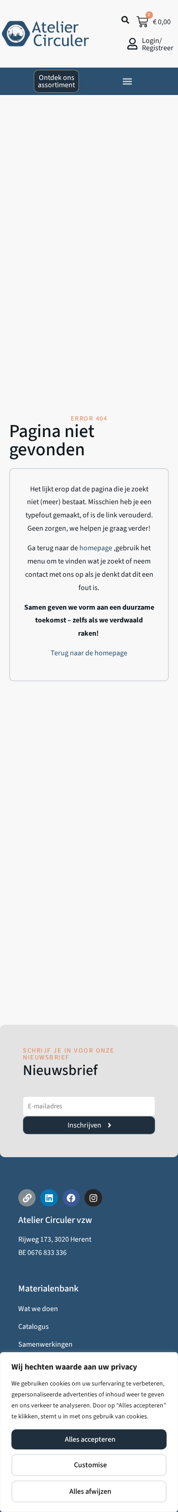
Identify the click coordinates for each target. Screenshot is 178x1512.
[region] (89, 1432)
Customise (90, 1465)
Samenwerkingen (45, 1344)
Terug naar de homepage (89, 653)
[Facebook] (71, 1197)
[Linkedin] (49, 1197)
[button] (127, 81)
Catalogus (33, 1327)
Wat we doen (38, 1309)
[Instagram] (93, 1197)
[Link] (27, 1197)
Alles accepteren (90, 1439)
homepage (96, 548)
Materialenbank (48, 1288)
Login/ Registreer (157, 44)
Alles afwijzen (90, 1491)
